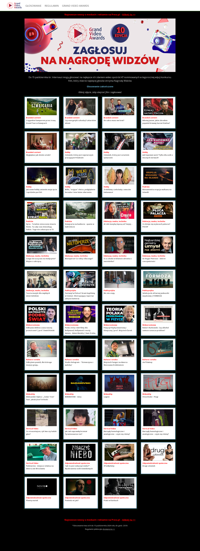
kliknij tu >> (129, 14)
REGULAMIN (52, 5)
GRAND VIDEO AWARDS (75, 5)
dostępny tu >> (109, 529)
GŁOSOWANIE (33, 5)
